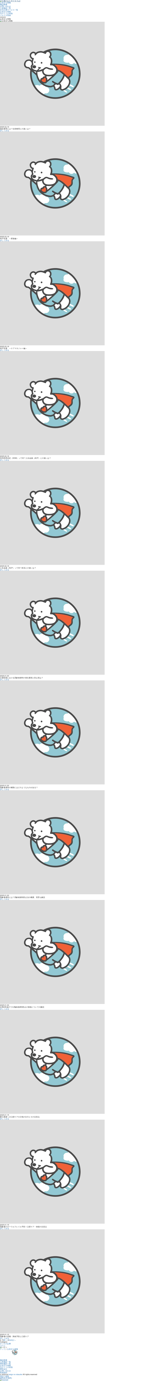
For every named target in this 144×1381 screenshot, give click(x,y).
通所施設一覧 (5, 1363)
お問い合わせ (5, 6)
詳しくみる (4, 130)
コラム (2, 1345)
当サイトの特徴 (6, 13)
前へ (5, 1340)
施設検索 (3, 4)
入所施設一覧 (5, 1361)
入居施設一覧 (5, 8)
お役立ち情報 (5, 2)
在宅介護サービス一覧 (9, 10)
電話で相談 (4, 1376)
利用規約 (3, 1372)
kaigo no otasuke (15, 1374)
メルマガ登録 (5, 15)
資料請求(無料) (6, 1378)
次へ (14, 1340)
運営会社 (3, 1369)
